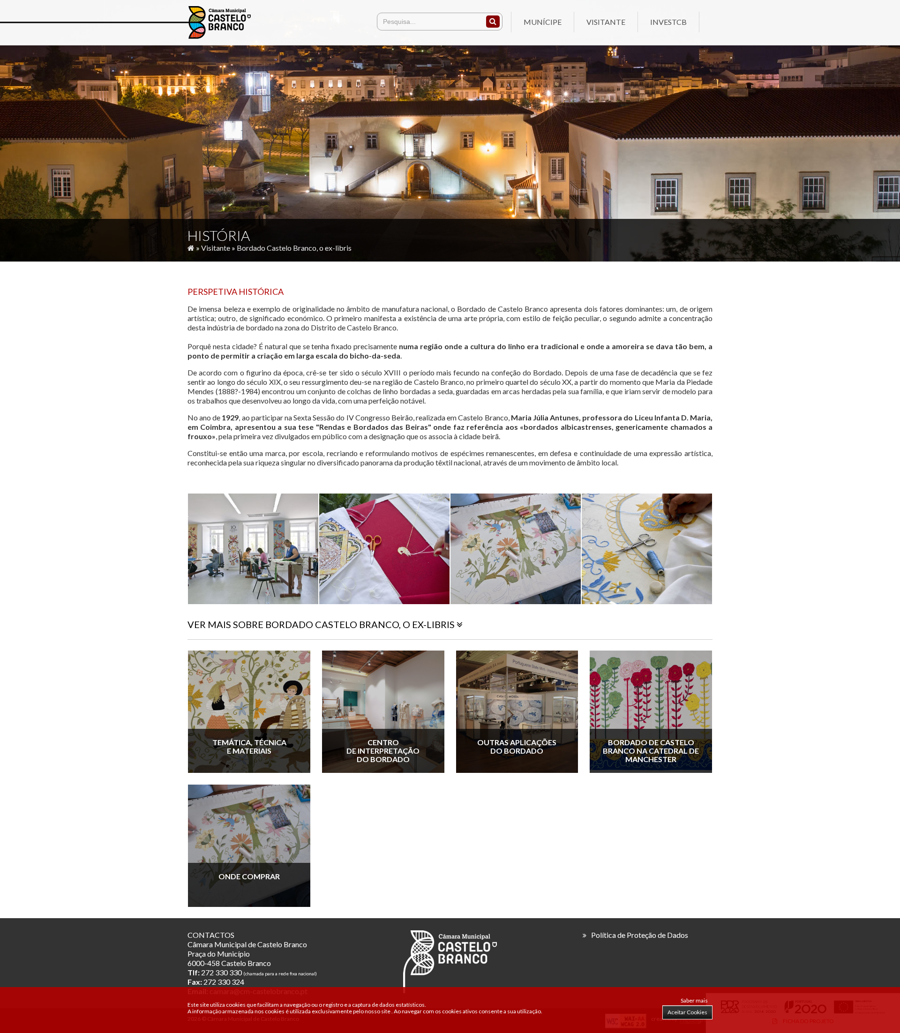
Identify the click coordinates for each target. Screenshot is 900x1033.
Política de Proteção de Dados (639, 934)
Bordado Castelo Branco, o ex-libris (294, 247)
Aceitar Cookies (687, 1012)
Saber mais (694, 1000)
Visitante (605, 21)
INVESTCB (668, 21)
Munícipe (543, 21)
